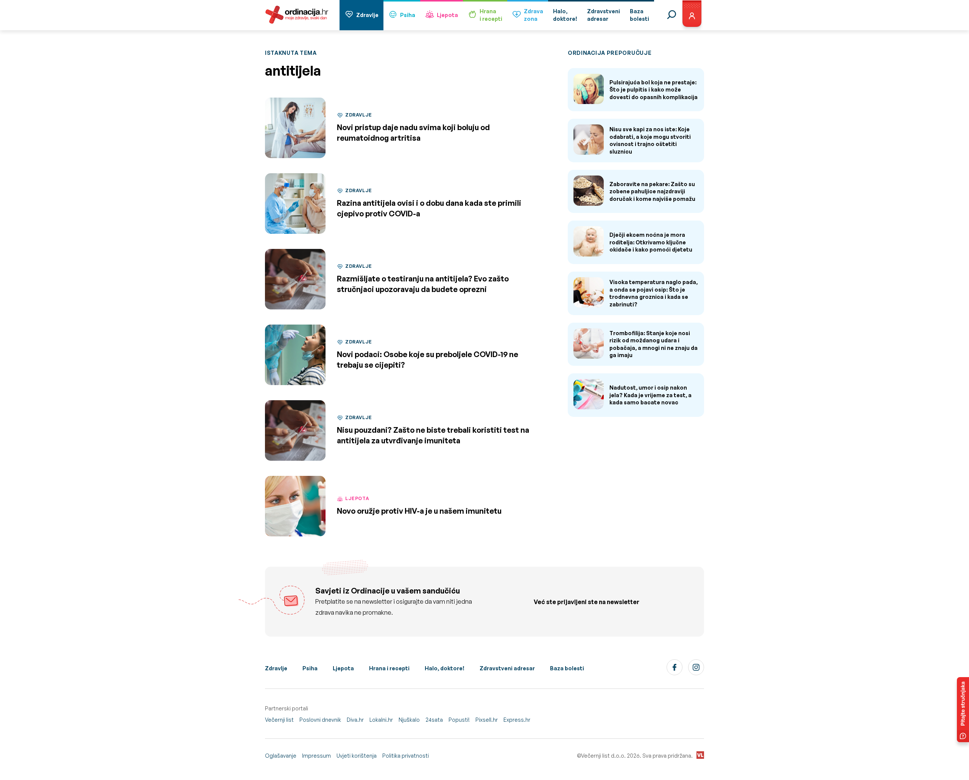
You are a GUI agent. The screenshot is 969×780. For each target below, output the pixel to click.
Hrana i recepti (389, 668)
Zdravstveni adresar (507, 668)
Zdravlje (367, 15)
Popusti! (459, 719)
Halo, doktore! (444, 668)
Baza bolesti (567, 668)
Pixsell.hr (486, 719)
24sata (434, 719)
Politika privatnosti (405, 755)
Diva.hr (355, 719)
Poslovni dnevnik (320, 719)
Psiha (407, 15)
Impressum (316, 755)
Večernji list (279, 719)
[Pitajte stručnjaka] (963, 709)
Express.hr (516, 719)
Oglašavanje (280, 755)
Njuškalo (409, 719)
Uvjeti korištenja (357, 755)
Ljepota (447, 15)
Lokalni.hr (381, 719)
